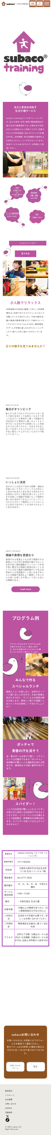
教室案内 (8, 1091)
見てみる (25, 253)
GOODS (8, 1108)
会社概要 (8, 1100)
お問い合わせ (10, 1104)
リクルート (9, 1095)
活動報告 (8, 1112)
